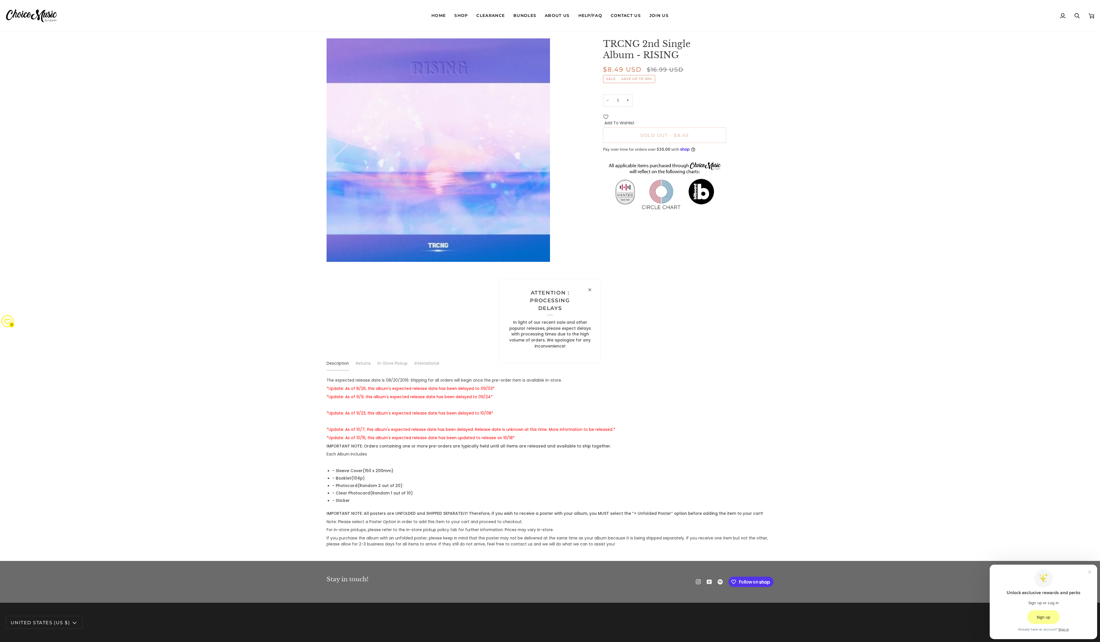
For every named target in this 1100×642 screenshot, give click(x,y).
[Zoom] (337, 251)
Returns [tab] (363, 363)
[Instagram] (698, 581)
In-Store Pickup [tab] (393, 363)
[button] (461, 16)
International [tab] (427, 363)
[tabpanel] (550, 462)
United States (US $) (40, 622)
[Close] (592, 289)
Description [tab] (338, 363)
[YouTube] (709, 581)
